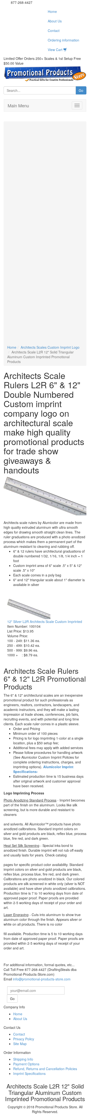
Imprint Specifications (29, 1073)
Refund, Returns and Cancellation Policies (45, 1068)
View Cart (55, 49)
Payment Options (26, 1064)
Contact (54, 30)
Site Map (20, 1043)
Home (52, 11)
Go (81, 90)
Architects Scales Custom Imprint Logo (50, 347)
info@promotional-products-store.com (42, 979)
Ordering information (63, 40)
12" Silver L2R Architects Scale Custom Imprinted (44, 621)
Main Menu (18, 105)
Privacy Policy (23, 1038)
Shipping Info (23, 1059)
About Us (55, 21)
